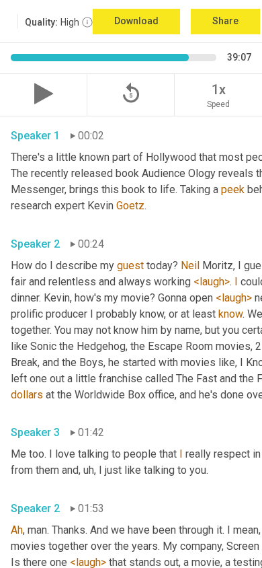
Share (225, 20)
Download (136, 20)
